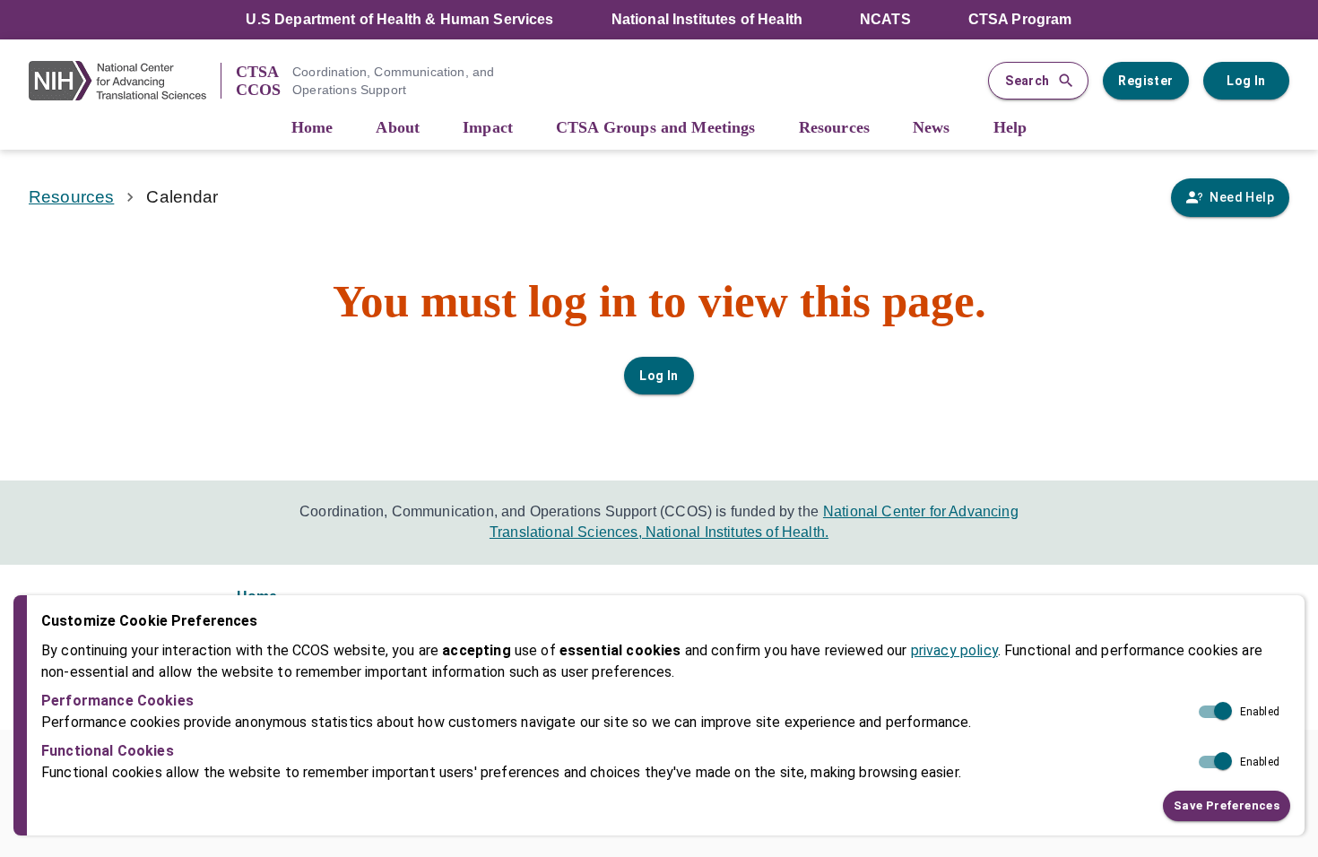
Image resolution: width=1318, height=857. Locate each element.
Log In (1246, 81)
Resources (71, 196)
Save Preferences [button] (1226, 804)
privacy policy (954, 649)
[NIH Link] (125, 80)
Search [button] (1027, 81)
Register (1145, 81)
